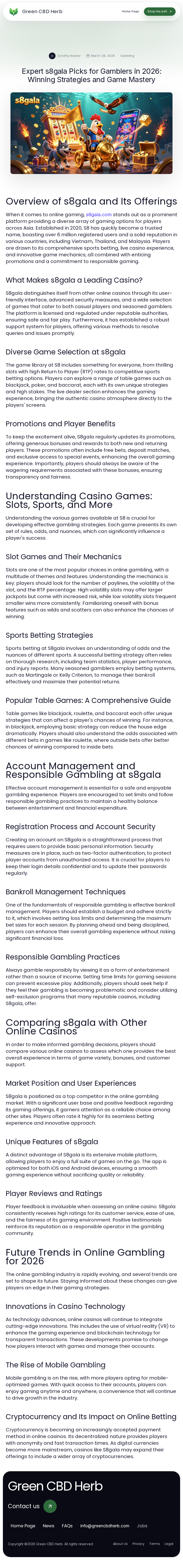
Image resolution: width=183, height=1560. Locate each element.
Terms (154, 1543)
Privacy (138, 1543)
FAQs (67, 1526)
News (48, 1526)
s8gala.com (99, 214)
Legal (169, 1543)
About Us (120, 1543)
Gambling (127, 56)
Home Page (23, 1526)
